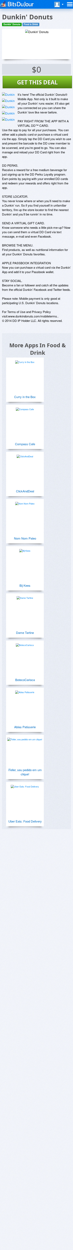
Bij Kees (24, 585)
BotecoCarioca (25, 680)
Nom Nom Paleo (25, 538)
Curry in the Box (25, 397)
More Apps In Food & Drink (37, 348)
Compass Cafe (25, 444)
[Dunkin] (8, 94)
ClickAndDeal (25, 491)
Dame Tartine (25, 632)
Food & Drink (31, 24)
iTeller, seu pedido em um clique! (25, 772)
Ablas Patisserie (25, 727)
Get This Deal (37, 82)
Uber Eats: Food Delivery (25, 821)
